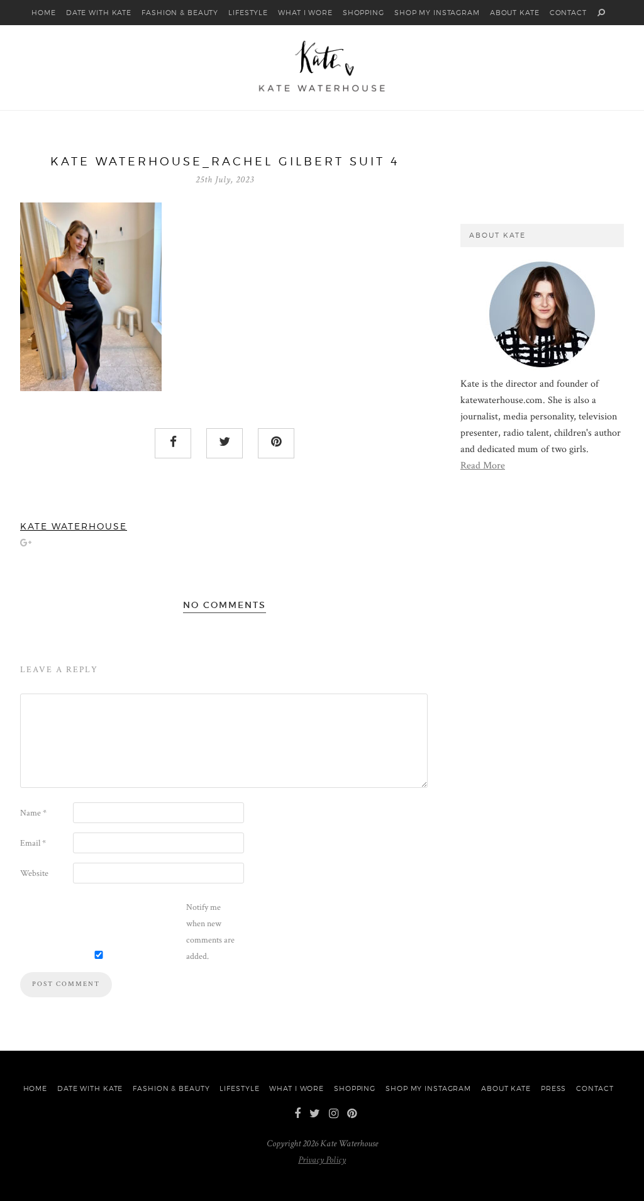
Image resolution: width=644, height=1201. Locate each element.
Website (34, 873)
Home (43, 12)
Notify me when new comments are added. (210, 932)
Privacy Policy (322, 1160)
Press (553, 1088)
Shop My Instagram (437, 12)
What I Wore (305, 12)
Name (33, 813)
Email (33, 843)
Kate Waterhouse (73, 526)
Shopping (363, 12)
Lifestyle (248, 12)
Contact (568, 12)
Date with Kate (98, 12)
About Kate (515, 12)
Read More (482, 465)
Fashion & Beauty (180, 12)
